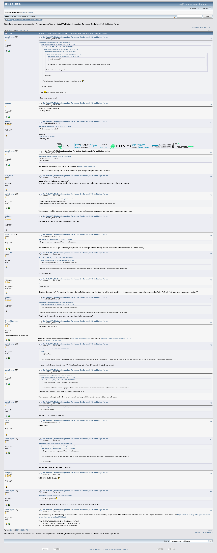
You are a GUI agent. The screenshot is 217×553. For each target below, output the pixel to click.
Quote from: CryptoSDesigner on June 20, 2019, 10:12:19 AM (57, 407)
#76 (211, 421)
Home (9, 19)
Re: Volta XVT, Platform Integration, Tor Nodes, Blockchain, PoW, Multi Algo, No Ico (75, 37)
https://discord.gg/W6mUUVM (80, 338)
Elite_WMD (9, 176)
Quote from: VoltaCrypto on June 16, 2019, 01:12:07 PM (61, 49)
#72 (211, 322)
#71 (211, 298)
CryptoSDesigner (11, 321)
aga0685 (8, 121)
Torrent (32, 16)
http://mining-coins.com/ (53, 340)
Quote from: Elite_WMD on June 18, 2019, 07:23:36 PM (56, 199)
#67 (211, 217)
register (30, 12)
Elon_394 (8, 253)
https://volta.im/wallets (47, 137)
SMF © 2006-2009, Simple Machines (116, 549)
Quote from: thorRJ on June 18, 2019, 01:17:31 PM (54, 42)
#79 (211, 492)
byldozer (8, 103)
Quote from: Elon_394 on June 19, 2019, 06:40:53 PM (55, 443)
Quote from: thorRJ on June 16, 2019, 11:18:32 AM (60, 51)
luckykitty (8, 216)
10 (23, 30)
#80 (211, 510)
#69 (211, 254)
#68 (211, 235)
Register (33, 19)
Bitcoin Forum (9, 24)
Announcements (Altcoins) (45, 24)
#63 (211, 122)
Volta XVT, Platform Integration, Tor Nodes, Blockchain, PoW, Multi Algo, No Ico (88, 24)
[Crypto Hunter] (9, 117)
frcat (6, 279)
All (27, 30)
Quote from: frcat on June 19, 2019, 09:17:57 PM (54, 349)
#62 (211, 104)
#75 (211, 403)
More (39, 19)
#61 (211, 38)
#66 (211, 195)
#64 (211, 152)
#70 (211, 280)
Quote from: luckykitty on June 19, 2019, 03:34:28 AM (55, 239)
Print (210, 30)
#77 (211, 439)
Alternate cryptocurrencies (25, 24)
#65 (211, 177)
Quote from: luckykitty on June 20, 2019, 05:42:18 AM (55, 375)
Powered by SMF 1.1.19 (97, 549)
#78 (211, 473)
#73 (211, 345)
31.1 (28, 16)
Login (26, 19)
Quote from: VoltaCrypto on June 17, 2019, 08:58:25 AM (58, 44)
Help (15, 19)
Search (20, 19)
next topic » (208, 27)
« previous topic (197, 27)
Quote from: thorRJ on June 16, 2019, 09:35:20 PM (57, 47)
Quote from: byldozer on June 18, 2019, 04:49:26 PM (55, 126)
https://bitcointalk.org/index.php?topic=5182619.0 (115, 338)
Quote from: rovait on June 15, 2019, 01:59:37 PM (63, 56)
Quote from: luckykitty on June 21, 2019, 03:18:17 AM (55, 495)
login (24, 12)
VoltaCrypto (9, 37)
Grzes (7, 420)
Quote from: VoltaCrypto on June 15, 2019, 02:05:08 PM (64, 54)
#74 (211, 371)
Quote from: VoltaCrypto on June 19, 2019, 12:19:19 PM (56, 257)
